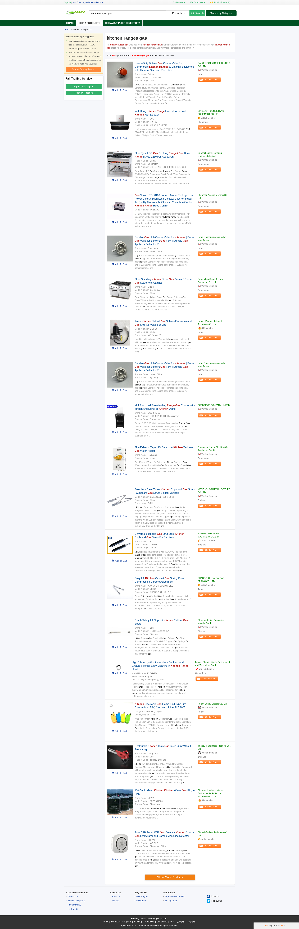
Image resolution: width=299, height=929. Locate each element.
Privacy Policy (74, 905)
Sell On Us (169, 892)
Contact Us (73, 896)
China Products (89, 23)
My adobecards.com (93, 2)
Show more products (170, 877)
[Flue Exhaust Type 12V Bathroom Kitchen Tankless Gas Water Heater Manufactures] (119, 471)
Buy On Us (141, 892)
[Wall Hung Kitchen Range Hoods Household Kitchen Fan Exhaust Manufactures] (119, 135)
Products (115, 922)
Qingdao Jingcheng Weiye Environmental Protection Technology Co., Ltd (210, 793)
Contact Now (211, 79)
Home (70, 23)
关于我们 (181, 922)
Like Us (215, 896)
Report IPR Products (83, 93)
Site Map (138, 922)
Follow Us (216, 901)
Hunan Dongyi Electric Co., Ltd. (212, 704)
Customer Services (77, 892)
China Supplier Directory (122, 23)
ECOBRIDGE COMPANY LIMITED (214, 405)
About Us (115, 892)
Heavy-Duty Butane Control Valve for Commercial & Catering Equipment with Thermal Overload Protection (164, 67)
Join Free (76, 2)
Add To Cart (121, 90)
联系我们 (192, 922)
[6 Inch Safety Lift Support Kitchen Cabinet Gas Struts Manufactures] (119, 644)
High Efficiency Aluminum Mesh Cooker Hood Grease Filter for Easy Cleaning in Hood (160, 666)
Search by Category (221, 13)
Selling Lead (171, 900)
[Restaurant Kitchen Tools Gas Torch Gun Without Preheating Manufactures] (119, 769)
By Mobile (141, 900)
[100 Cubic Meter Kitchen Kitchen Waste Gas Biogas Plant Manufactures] (119, 814)
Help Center (73, 909)
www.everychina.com (157, 918)
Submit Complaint (76, 900)
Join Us (115, 900)
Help (172, 922)
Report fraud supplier (83, 86)
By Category (142, 896)
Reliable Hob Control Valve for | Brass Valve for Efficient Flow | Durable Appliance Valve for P (164, 241)
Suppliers (126, 922)
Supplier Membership (175, 896)
